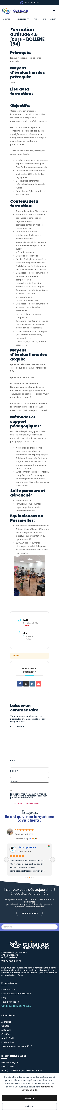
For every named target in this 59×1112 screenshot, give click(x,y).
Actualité (6, 1030)
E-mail (14, 771)
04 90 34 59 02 (32, 2)
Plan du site (7, 1066)
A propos (6, 19)
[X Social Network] (26, 683)
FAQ (44, 19)
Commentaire (18, 726)
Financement (8, 989)
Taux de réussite (10, 1001)
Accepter (29, 1098)
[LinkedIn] (32, 683)
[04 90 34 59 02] (21, 2)
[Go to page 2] (29, 877)
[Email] (38, 683)
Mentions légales (10, 1062)
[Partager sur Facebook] (20, 683)
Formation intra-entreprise (16, 993)
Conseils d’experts (23, 19)
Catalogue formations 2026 (16, 1005)
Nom (13, 760)
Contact (53, 19)
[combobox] (29, 927)
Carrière (5, 1034)
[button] (53, 11)
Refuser (29, 1106)
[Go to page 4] (33, 877)
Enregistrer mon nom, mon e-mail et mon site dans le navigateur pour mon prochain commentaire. (28, 796)
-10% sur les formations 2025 (16, 1046)
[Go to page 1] (27, 877)
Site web (14, 781)
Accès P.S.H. (7, 1038)
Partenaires (7, 1042)
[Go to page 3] (31, 877)
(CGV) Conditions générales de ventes (22, 1070)
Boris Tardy (24, 847)
